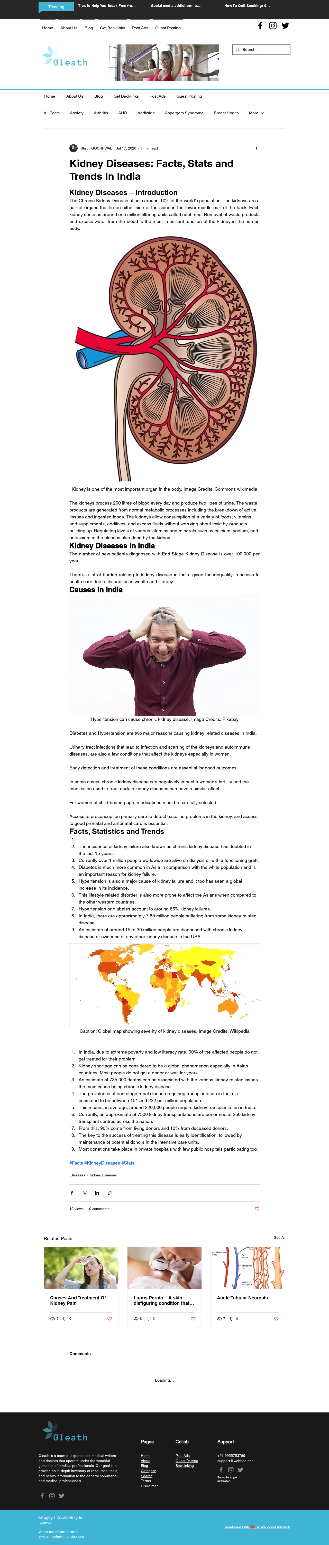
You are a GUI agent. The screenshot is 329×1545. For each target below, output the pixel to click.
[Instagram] (273, 26)
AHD (122, 112)
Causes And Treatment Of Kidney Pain (78, 1300)
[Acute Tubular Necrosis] (248, 1268)
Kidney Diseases (103, 1175)
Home (146, 1451)
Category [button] (148, 1467)
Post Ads (183, 1451)
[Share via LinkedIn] (97, 1192)
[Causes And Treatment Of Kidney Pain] (81, 1268)
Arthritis (101, 112)
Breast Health (226, 112)
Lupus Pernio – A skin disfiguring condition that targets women (161, 1300)
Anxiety (77, 112)
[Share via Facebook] (71, 1192)
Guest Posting (187, 1457)
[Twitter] (285, 26)
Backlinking (185, 1461)
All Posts (52, 112)
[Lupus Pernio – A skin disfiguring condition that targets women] (164, 1268)
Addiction (146, 112)
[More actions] (256, 148)
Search (146, 1472)
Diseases (77, 1175)
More (253, 112)
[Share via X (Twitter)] (84, 1192)
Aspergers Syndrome (184, 112)
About (145, 1457)
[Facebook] (260, 26)
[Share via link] (109, 1192)
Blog (144, 1461)
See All (279, 1237)
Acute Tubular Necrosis (242, 1297)
